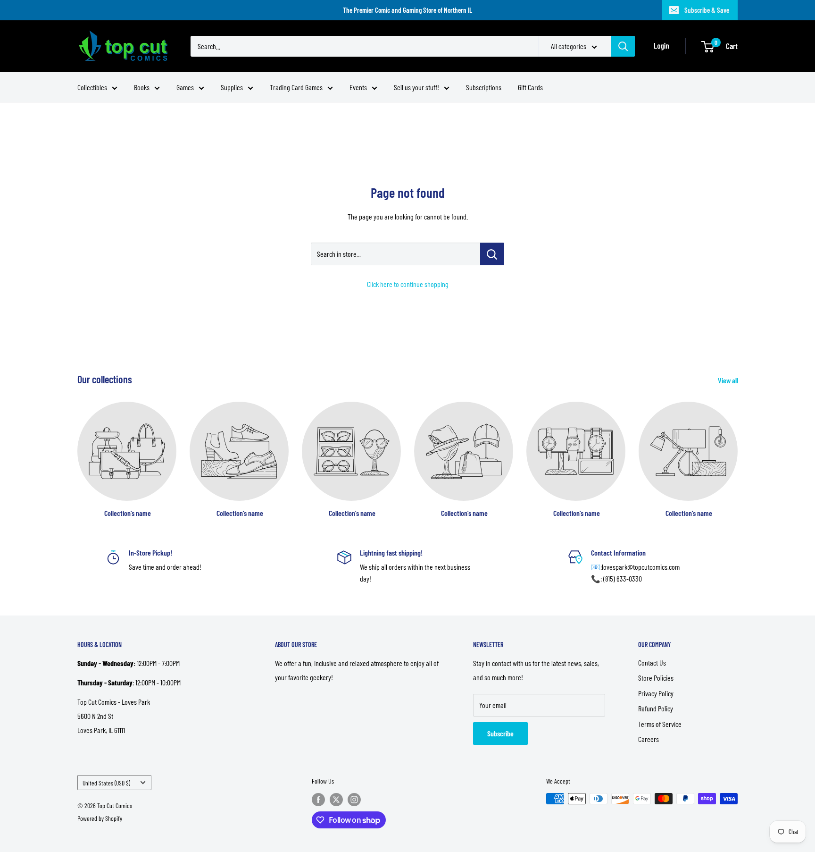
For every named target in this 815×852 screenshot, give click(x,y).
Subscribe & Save (706, 10)
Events (358, 87)
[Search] (623, 46)
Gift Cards (530, 87)
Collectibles (92, 87)
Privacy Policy (656, 693)
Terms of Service (660, 723)
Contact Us (652, 662)
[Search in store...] (492, 254)
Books (142, 87)
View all (729, 380)
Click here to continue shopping (408, 283)
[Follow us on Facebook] (318, 799)
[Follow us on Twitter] (336, 799)
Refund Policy (655, 708)
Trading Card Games (296, 87)
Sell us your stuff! (416, 87)
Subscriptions (483, 87)
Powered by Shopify (99, 818)
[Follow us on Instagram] (354, 799)
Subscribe (500, 733)
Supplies (232, 87)
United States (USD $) (106, 783)
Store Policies (656, 677)
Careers (648, 738)
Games (185, 87)
